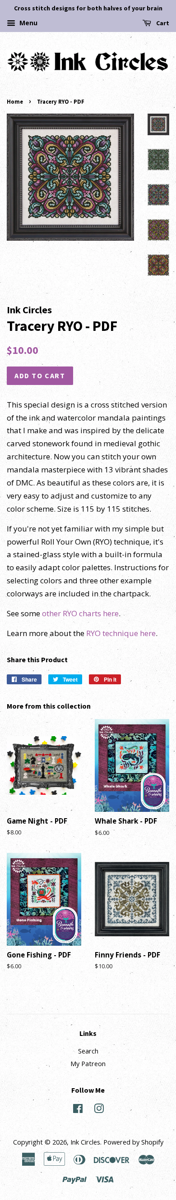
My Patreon (88, 1063)
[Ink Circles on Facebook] (78, 1110)
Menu (27, 22)
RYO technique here (121, 633)
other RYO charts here (80, 613)
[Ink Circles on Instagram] (99, 1110)
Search (88, 1051)
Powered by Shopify (133, 1142)
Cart (162, 23)
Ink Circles (85, 1142)
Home (15, 101)
